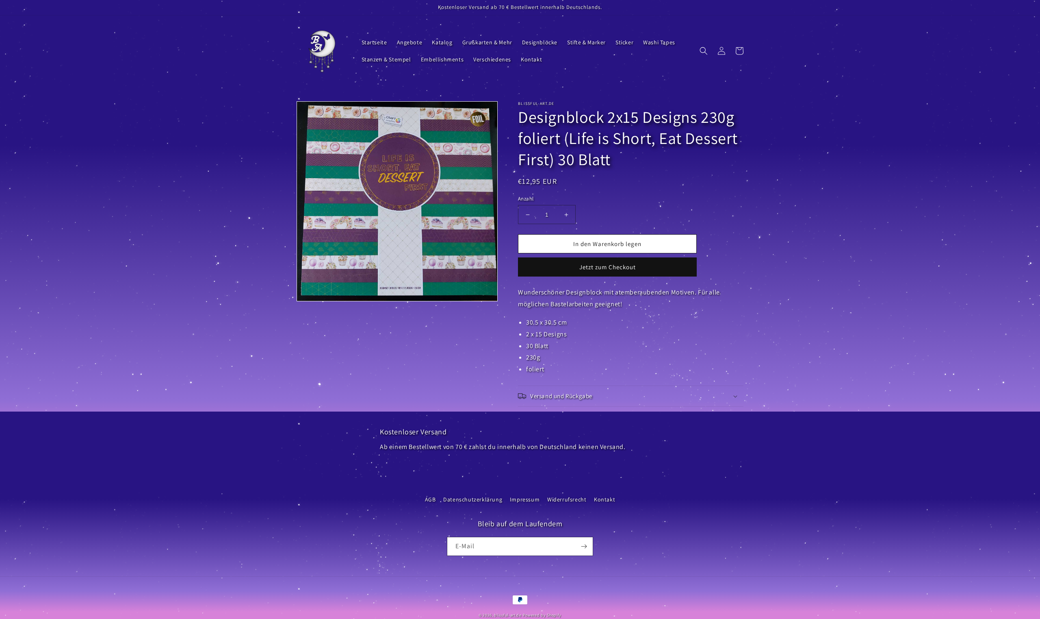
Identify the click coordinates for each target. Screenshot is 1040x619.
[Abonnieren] (584, 546)
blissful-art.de (508, 615)
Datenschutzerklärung (472, 499)
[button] (704, 51)
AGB (430, 499)
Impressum (525, 499)
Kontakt (604, 499)
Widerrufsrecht (566, 499)
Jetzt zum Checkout (607, 267)
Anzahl (525, 198)
